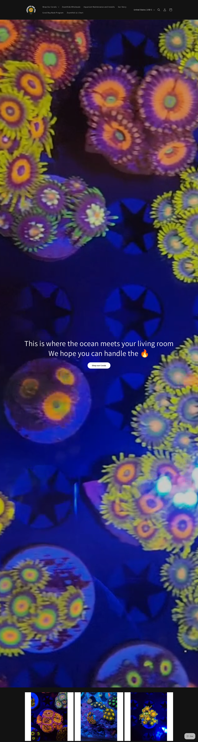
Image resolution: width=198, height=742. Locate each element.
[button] (50, 7)
